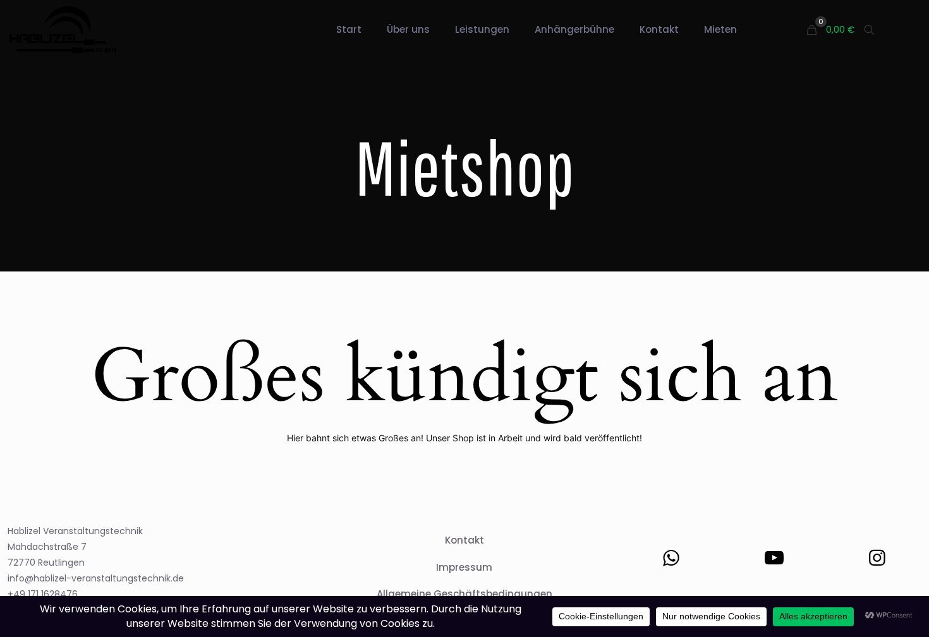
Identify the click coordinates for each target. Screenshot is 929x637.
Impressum (464, 567)
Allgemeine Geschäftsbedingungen (464, 593)
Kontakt (464, 540)
